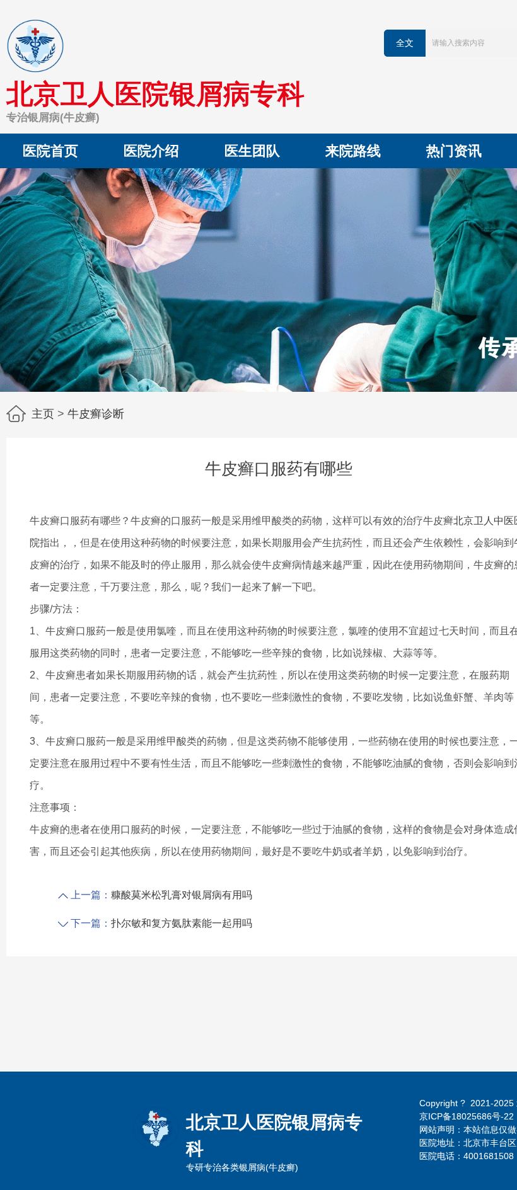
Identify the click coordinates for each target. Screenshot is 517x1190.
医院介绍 (151, 151)
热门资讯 (454, 151)
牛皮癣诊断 (95, 414)
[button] (403, 380)
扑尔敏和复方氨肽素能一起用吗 (181, 923)
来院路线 (353, 151)
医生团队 (252, 151)
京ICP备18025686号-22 (466, 1116)
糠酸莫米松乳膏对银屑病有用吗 (181, 895)
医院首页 (50, 151)
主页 (43, 414)
